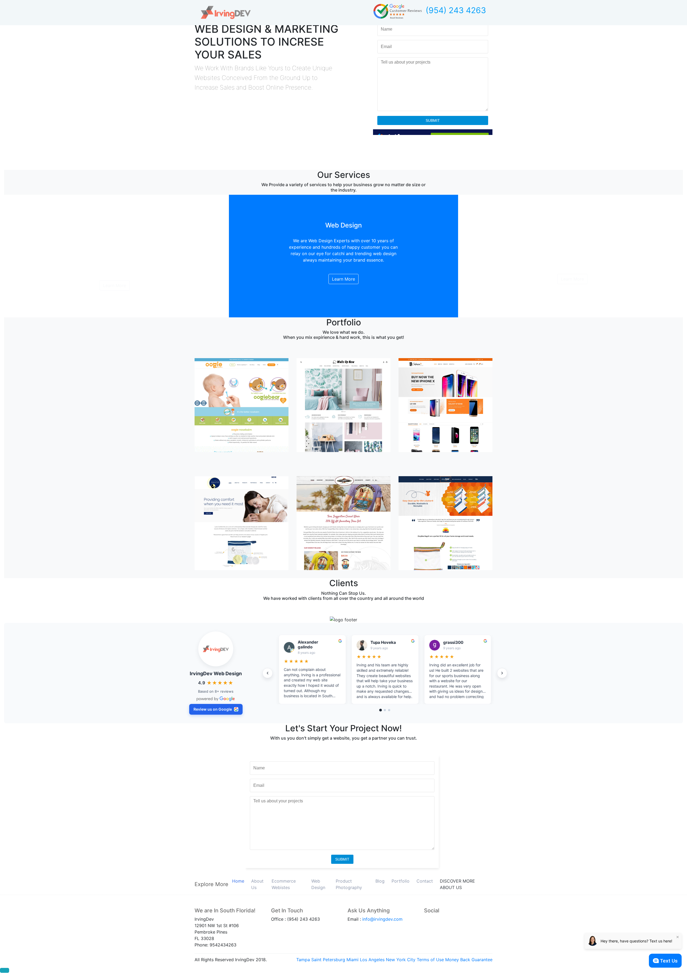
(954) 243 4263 (456, 10)
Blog (380, 881)
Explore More (211, 884)
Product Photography (349, 884)
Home (238, 881)
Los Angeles (372, 959)
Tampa (303, 959)
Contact (424, 881)
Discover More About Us (457, 884)
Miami (352, 959)
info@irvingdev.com (382, 919)
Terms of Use (430, 959)
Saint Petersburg (328, 959)
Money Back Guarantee (468, 959)
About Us (257, 884)
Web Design (318, 884)
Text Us (669, 961)
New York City (400, 959)
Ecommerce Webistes (284, 884)
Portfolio (401, 881)
